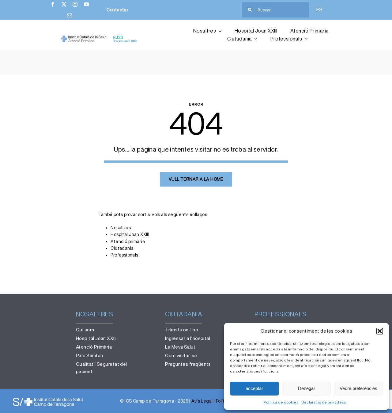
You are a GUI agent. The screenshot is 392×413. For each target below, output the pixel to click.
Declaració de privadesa (323, 402)
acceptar (254, 388)
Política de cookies (281, 402)
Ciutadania (122, 248)
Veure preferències (358, 388)
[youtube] (86, 4)
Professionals (124, 255)
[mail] (69, 15)
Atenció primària (128, 241)
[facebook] (52, 4)
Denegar (306, 388)
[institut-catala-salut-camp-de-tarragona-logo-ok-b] (48, 399)
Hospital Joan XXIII (130, 234)
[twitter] (64, 4)
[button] (380, 331)
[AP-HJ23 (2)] (99, 37)
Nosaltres (121, 228)
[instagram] (75, 4)
